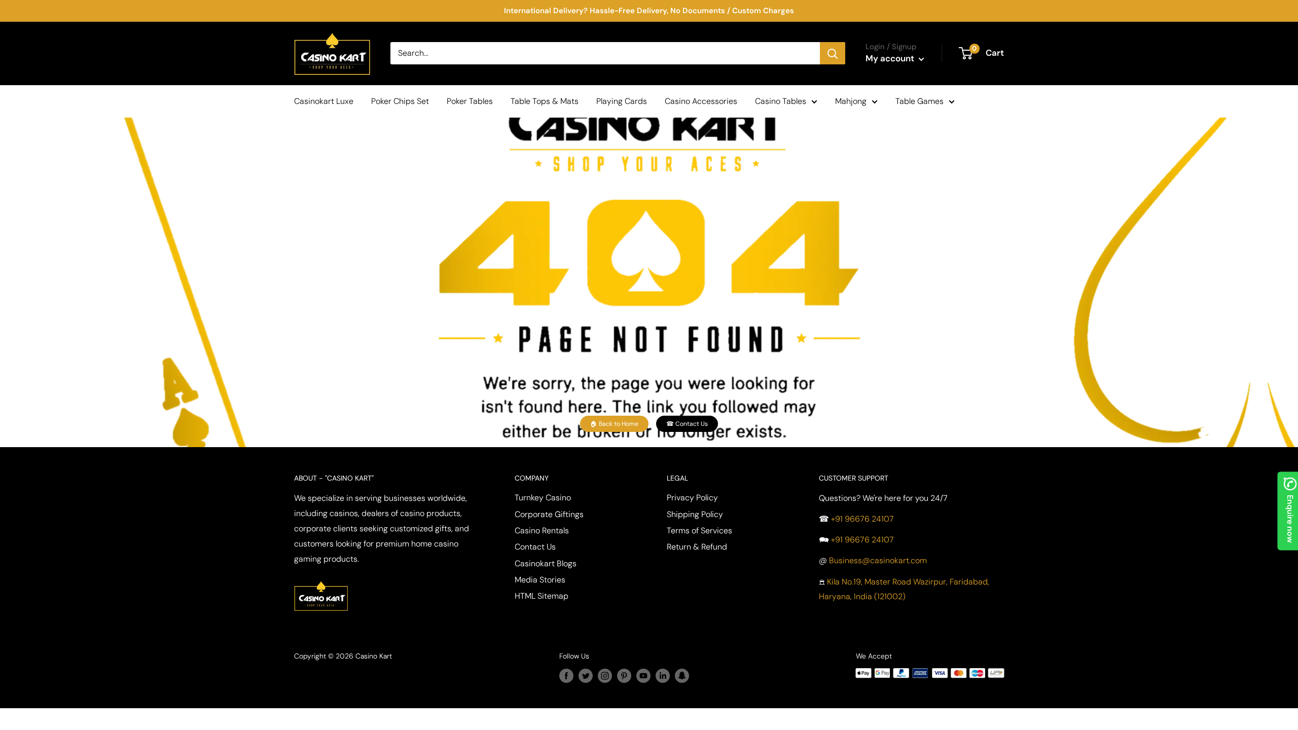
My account (891, 58)
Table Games (919, 101)
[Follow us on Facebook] (566, 675)
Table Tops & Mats (545, 101)
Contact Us (535, 546)
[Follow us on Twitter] (586, 675)
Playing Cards (621, 101)
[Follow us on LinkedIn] (663, 675)
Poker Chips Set (400, 101)
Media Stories (540, 579)
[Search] (832, 53)
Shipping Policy (695, 514)
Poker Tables (470, 101)
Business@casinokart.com (878, 560)
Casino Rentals (542, 530)
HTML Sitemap (541, 596)
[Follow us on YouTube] (643, 675)
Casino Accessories (701, 101)
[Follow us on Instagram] (605, 675)
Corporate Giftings (549, 514)
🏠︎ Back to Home (614, 424)
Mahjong (851, 101)
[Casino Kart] (321, 579)
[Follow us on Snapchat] (682, 675)
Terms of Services (699, 530)
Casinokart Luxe (323, 101)
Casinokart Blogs (545, 563)
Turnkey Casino (543, 497)
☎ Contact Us (687, 424)
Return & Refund (697, 546)
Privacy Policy (692, 497)
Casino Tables (780, 101)
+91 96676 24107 (862, 519)
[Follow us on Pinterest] (624, 675)
